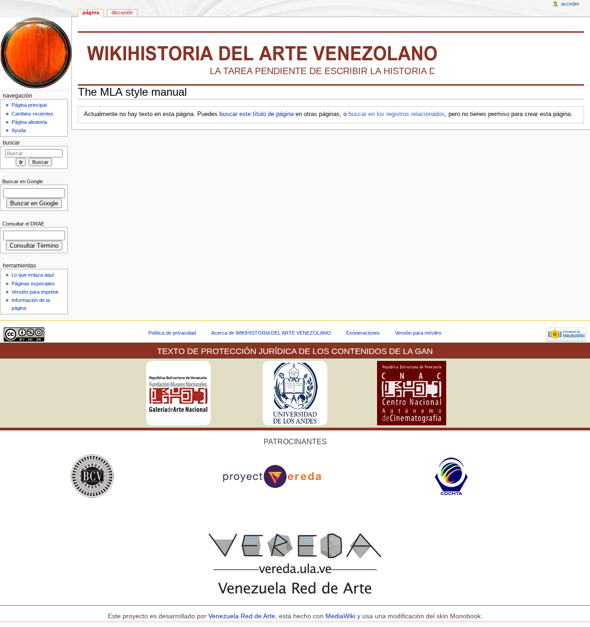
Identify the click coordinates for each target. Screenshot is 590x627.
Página (91, 12)
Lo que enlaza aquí (33, 275)
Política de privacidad (172, 333)
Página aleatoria (29, 122)
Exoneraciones (363, 333)
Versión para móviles (418, 333)
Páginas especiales (33, 283)
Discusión (122, 12)
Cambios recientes (32, 113)
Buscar (11, 142)
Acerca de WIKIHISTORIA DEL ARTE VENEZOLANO (271, 333)
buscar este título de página (256, 114)
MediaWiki (341, 616)
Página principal (29, 105)
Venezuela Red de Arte (241, 616)
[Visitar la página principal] (35, 52)
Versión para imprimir (35, 292)
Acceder (570, 3)
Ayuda (19, 130)
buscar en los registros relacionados (396, 114)
